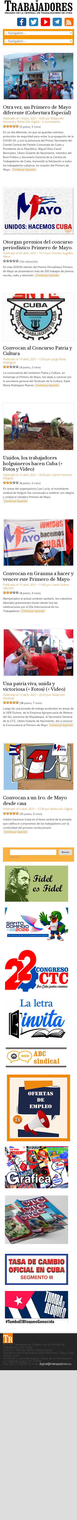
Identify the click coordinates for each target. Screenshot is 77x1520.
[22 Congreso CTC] (36, 990)
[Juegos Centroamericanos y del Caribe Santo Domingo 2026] (36, 942)
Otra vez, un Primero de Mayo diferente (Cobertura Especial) (37, 110)
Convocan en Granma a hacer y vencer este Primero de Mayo (38, 576)
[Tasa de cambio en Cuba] (36, 1283)
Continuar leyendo (24, 169)
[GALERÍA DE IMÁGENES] (36, 1187)
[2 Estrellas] (7, 126)
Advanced (14, 857)
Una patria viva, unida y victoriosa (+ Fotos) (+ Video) (34, 686)
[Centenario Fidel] (36, 900)
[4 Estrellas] (14, 126)
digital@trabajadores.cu (55, 1364)
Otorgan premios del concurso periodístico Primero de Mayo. (38, 244)
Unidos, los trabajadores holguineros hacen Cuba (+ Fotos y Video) (33, 463)
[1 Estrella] (4, 126)
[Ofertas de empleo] (38, 1108)
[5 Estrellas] (17, 126)
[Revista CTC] (36, 1244)
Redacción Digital (28, 122)
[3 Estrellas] (10, 126)
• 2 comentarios (50, 122)
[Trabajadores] (8, 1338)
